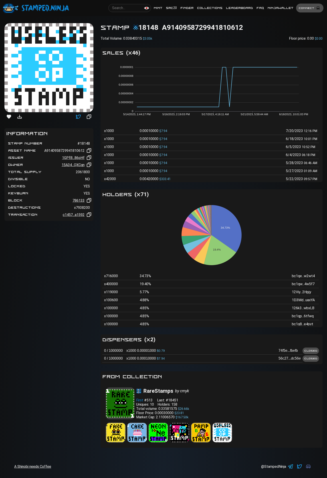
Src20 (171, 8)
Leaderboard (239, 8)
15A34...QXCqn (73, 165)
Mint (158, 8)
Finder (187, 8)
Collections (209, 8)
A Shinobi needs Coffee (32, 466)
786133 (79, 200)
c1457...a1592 (74, 215)
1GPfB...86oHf (73, 158)
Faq (260, 8)
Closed (310, 350)
